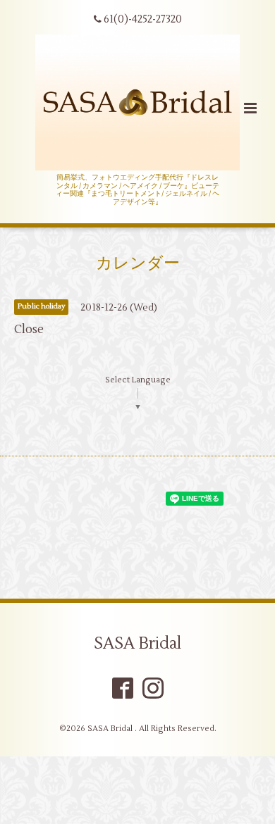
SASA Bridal (137, 644)
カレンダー (138, 263)
